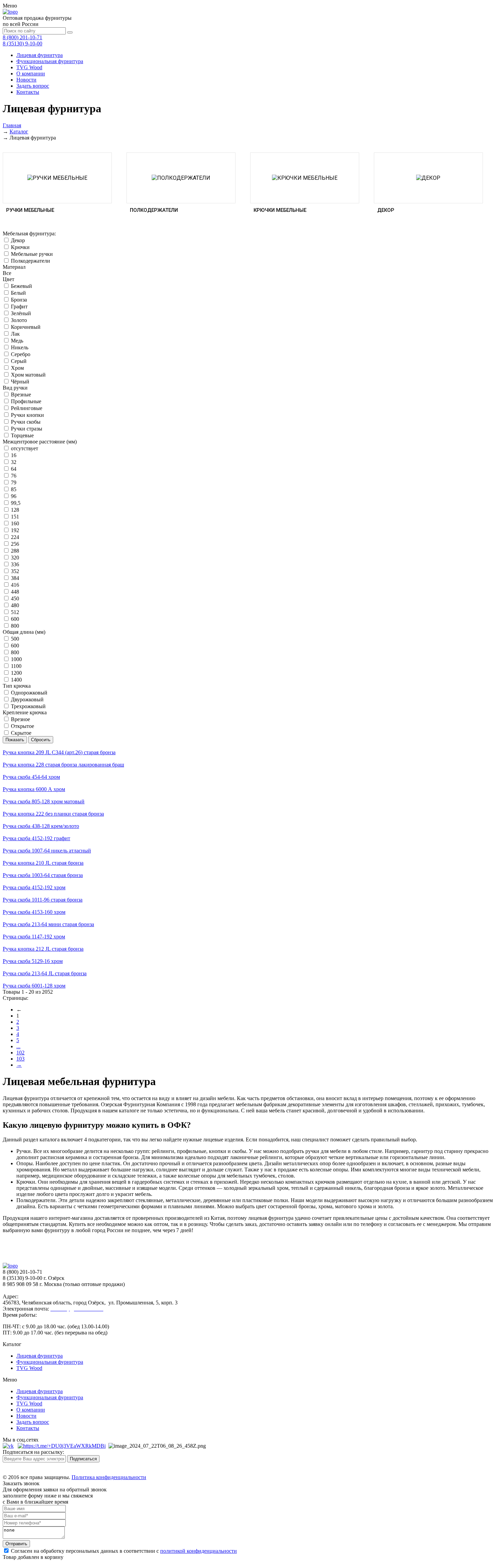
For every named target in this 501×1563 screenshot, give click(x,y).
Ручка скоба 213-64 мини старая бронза (48, 924)
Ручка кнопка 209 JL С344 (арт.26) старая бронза (59, 752)
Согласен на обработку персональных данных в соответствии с (123, 1551)
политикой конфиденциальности (198, 1551)
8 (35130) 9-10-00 (22, 43)
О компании (30, 73)
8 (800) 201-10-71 (22, 37)
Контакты (27, 92)
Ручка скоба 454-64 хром (31, 777)
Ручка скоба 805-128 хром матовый (44, 801)
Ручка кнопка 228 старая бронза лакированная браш (63, 765)
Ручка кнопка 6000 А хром (34, 789)
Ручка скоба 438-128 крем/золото (41, 826)
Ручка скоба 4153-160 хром (34, 912)
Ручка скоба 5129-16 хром (33, 961)
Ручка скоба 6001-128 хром (34, 986)
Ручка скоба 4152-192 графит (36, 838)
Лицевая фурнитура (39, 55)
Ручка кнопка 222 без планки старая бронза (53, 814)
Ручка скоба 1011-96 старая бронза (42, 900)
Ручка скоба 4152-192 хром (34, 887)
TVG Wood (29, 67)
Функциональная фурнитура (49, 61)
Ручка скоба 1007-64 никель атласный (47, 850)
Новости (26, 80)
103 (20, 1059)
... (18, 1046)
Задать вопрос (32, 86)
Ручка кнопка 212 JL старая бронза (43, 949)
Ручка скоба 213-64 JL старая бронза (45, 973)
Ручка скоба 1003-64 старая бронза (43, 875)
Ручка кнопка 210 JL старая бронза (43, 863)
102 (20, 1052)
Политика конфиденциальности (109, 1477)
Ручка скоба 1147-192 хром (34, 936)
